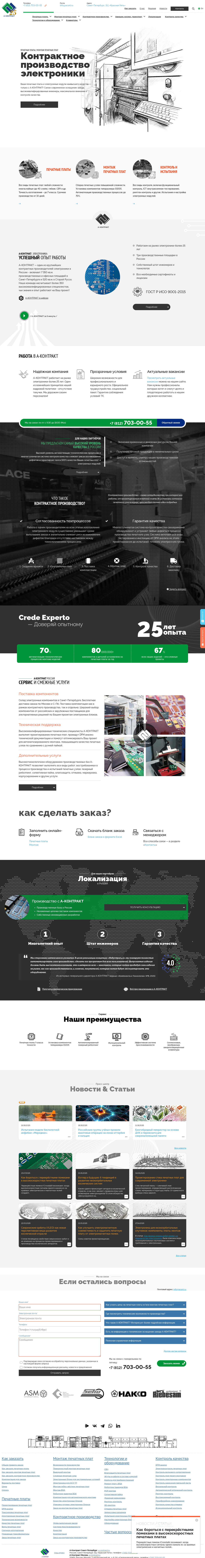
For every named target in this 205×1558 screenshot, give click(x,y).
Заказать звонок (171, 1363)
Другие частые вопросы (175, 1351)
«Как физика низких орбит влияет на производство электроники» (156, 1237)
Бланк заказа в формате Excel (105, 837)
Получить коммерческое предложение (62, 989)
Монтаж (34, 844)
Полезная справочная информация (123, 1340)
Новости (163, 8)
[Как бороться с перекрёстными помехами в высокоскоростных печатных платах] (45, 1160)
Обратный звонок (171, 422)
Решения (152, 8)
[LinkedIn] (118, 1425)
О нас (142, 8)
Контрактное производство (96, 17)
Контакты (179, 9)
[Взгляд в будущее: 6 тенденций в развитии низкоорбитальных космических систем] (102, 1160)
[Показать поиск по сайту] (193, 8)
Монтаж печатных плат (65, 17)
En (202, 8)
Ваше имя (24, 1302)
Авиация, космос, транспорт (128, 17)
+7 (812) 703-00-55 (32, 5)
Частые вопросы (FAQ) (123, 1532)
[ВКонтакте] (94, 1425)
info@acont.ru (66, 5)
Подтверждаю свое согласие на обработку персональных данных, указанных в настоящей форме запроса (61, 1362)
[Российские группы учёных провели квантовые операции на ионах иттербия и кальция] (102, 1113)
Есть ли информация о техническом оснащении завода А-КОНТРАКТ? (141, 1331)
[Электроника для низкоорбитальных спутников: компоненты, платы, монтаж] (159, 1211)
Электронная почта (28, 1313)
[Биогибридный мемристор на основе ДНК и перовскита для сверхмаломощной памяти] (159, 1113)
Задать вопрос (177, 589)
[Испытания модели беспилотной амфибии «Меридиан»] (45, 1113)
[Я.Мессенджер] (86, 1425)
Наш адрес (59, 1553)
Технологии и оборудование (46, 20)
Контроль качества (174, 17)
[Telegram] (102, 1425)
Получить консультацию (145, 907)
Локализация (154, 17)
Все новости (180, 1148)
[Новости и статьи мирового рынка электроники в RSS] (22, 1102)
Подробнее (39, 104)
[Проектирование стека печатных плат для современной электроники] (159, 1160)
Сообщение (25, 1336)
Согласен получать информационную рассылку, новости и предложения (58, 1367)
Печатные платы (40, 17)
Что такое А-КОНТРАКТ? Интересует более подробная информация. (140, 1323)
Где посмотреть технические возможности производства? (135, 1314)
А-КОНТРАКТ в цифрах (36, 298)
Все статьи (181, 1255)
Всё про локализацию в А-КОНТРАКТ (148, 989)
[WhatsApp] (110, 1425)
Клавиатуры (72, 20)
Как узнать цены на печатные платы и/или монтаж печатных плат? (140, 1305)
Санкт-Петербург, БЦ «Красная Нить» (106, 5)
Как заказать (12, 1458)
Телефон (23, 1324)
